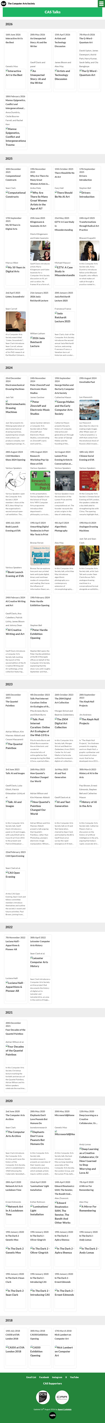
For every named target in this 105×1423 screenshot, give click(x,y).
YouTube (74, 1377)
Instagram (57, 1377)
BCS (43, 1397)
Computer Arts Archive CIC (62, 1397)
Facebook (44, 1377)
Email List (31, 1377)
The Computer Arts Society (21, 3)
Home (4, 4)
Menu (101, 3)
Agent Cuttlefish (65, 1409)
